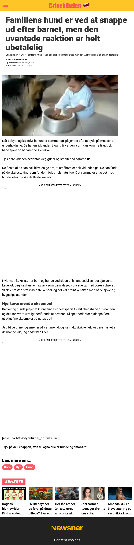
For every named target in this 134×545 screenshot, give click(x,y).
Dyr (22, 54)
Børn (7, 467)
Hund (30, 467)
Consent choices (67, 540)
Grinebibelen (12, 54)
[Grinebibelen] (65, 5)
